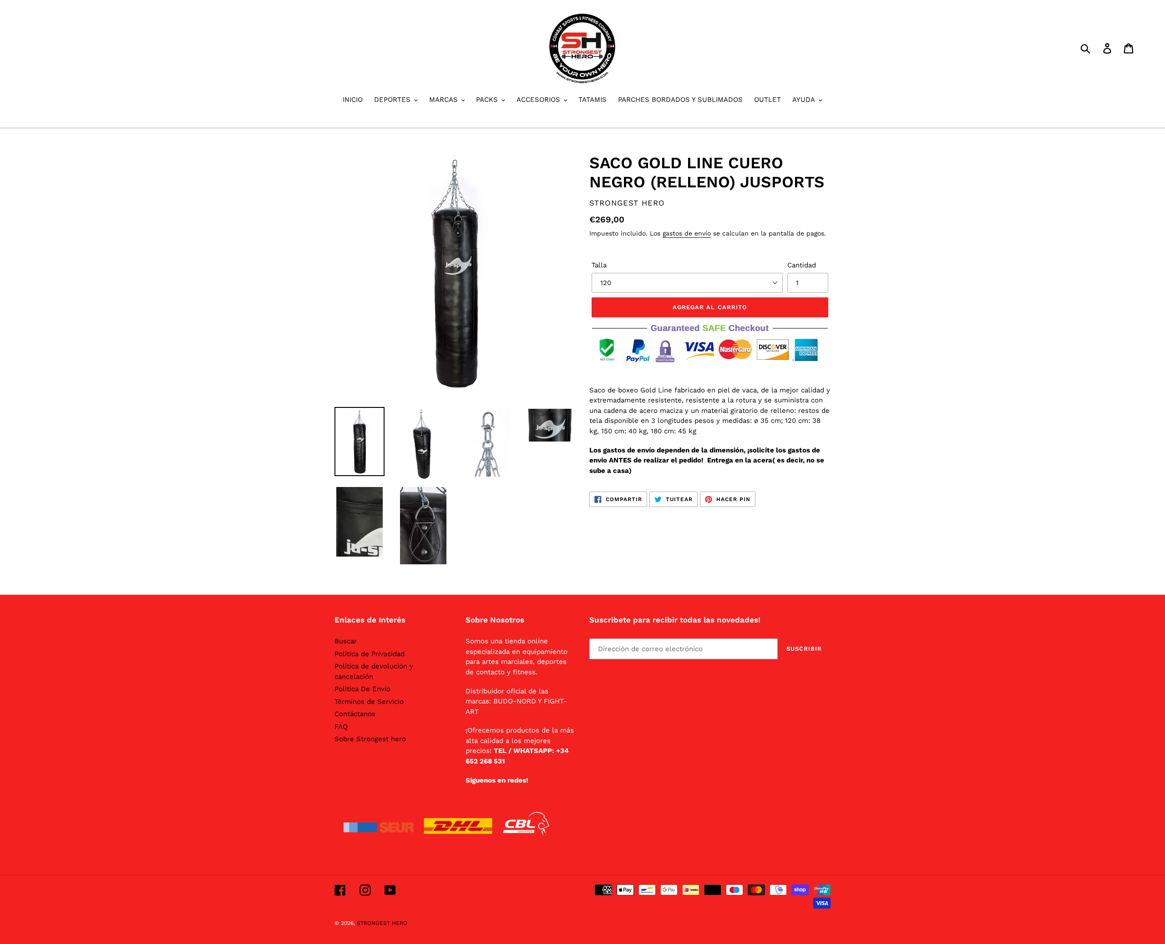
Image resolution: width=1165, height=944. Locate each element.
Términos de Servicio (369, 702)
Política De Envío (362, 689)
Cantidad (801, 265)
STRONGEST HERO (382, 923)
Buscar (345, 641)
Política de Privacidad (369, 654)
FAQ (341, 727)
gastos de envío (687, 233)
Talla (599, 265)
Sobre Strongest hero (370, 739)
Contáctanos (354, 714)
